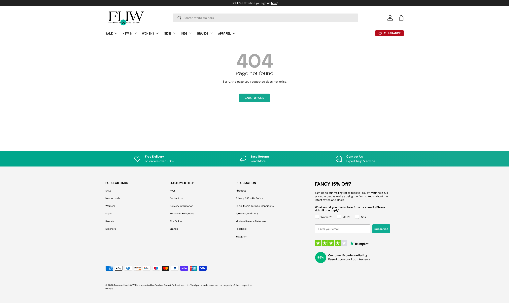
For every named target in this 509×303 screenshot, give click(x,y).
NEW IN (127, 33)
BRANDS (202, 33)
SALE (109, 33)
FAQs (172, 190)
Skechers (110, 228)
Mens (108, 213)
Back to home (254, 98)
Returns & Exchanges (182, 213)
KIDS (184, 33)
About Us (241, 190)
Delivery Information (181, 206)
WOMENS (148, 33)
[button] (401, 18)
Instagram (241, 236)
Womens (110, 206)
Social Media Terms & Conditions (255, 206)
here (274, 3)
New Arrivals (112, 198)
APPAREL (224, 33)
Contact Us (176, 198)
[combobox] (265, 18)
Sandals (109, 221)
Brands (174, 228)
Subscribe (381, 229)
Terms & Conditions (247, 213)
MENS (168, 33)
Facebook (241, 228)
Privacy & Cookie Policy (249, 198)
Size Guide (176, 221)
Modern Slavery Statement (251, 221)
